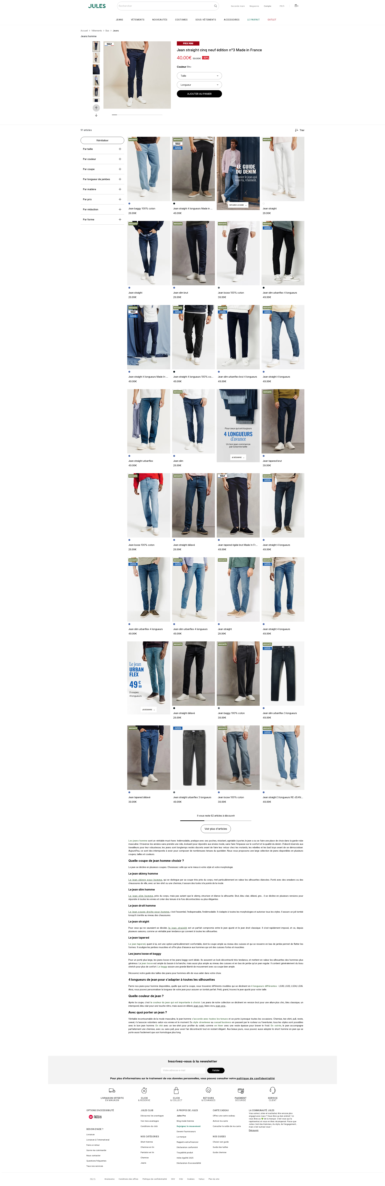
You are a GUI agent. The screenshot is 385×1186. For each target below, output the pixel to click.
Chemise (145, 1158)
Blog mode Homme (185, 1121)
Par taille (88, 148)
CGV (173, 1179)
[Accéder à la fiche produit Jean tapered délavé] (148, 757)
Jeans (143, 1163)
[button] (166, 46)
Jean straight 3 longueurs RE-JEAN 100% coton (289, 797)
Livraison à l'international (97, 1140)
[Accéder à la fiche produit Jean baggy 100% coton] (148, 169)
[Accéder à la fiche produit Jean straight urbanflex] (148, 421)
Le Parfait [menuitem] (253, 19)
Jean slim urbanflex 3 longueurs (280, 713)
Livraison (90, 1135)
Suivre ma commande (96, 1150)
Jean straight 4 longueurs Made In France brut (153, 376)
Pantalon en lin (147, 1152)
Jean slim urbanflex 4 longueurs (280, 292)
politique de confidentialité (256, 1078)
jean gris (220, 1006)
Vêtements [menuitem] (138, 19)
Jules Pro (181, 1116)
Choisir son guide (221, 1142)
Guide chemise (219, 1152)
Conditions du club (149, 1126)
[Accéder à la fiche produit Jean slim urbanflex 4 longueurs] (283, 253)
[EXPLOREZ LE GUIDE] (238, 173)
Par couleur (89, 159)
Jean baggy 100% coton (141, 208)
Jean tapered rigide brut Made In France (239, 544)
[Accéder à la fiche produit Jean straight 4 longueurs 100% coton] (193, 337)
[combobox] (168, 6)
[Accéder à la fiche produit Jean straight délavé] (193, 505)
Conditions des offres (128, 1179)
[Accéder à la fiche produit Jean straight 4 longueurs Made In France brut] (148, 337)
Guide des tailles (220, 1147)
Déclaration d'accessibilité (189, 1163)
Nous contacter (93, 1156)
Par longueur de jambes (96, 179)
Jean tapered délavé (139, 797)
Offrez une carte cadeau (224, 1116)
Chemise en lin (147, 1147)
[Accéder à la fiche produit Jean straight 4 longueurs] (283, 337)
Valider (216, 1070)
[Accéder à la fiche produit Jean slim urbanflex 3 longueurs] (283, 673)
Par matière (89, 189)
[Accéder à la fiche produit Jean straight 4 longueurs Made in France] (193, 169)
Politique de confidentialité (155, 1179)
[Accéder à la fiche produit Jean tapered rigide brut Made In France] (238, 505)
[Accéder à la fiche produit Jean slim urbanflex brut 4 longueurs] (238, 337)
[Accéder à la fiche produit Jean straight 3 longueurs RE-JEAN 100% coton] (283, 757)
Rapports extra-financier (187, 1142)
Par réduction (90, 209)
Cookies (191, 1179)
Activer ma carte (220, 1121)
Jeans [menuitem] (119, 19)
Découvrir (254, 1130)
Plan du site (214, 1179)
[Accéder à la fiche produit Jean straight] (283, 169)
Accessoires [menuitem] (232, 19)
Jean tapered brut (272, 460)
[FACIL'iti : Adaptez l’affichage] (95, 1117)
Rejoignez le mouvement (188, 1126)
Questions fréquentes (96, 1161)
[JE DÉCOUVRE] (238, 425)
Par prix (87, 199)
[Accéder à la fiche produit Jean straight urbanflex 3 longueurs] (193, 757)
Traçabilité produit (185, 1153)
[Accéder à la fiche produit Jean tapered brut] (283, 421)
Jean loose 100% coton (231, 292)
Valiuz (201, 1179)
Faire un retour (93, 1145)
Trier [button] (302, 130)
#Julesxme (110, 1179)
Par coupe (89, 169)
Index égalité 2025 (185, 1158)
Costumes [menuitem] (181, 19)
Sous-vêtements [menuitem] (206, 19)
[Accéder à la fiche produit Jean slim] (193, 421)
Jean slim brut (180, 292)
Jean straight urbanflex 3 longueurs (192, 797)
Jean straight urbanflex (140, 460)
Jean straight (270, 208)
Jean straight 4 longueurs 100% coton (194, 376)
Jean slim (178, 460)
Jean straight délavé (184, 544)
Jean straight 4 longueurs (276, 376)
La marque (181, 1137)
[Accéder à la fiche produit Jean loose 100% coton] (238, 253)
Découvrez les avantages (152, 1116)
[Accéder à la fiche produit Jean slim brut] (193, 253)
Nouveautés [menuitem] (159, 19)
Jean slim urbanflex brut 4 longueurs (237, 376)
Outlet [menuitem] (272, 19)
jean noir (198, 1006)
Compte (267, 6)
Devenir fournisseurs (186, 1132)
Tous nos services (94, 1166)
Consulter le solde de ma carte (227, 1126)
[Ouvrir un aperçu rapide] (166, 46)
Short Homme (147, 1142)
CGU (181, 1179)
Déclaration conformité (187, 1147)
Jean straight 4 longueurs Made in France (195, 208)
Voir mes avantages (150, 1121)
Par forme (88, 219)
